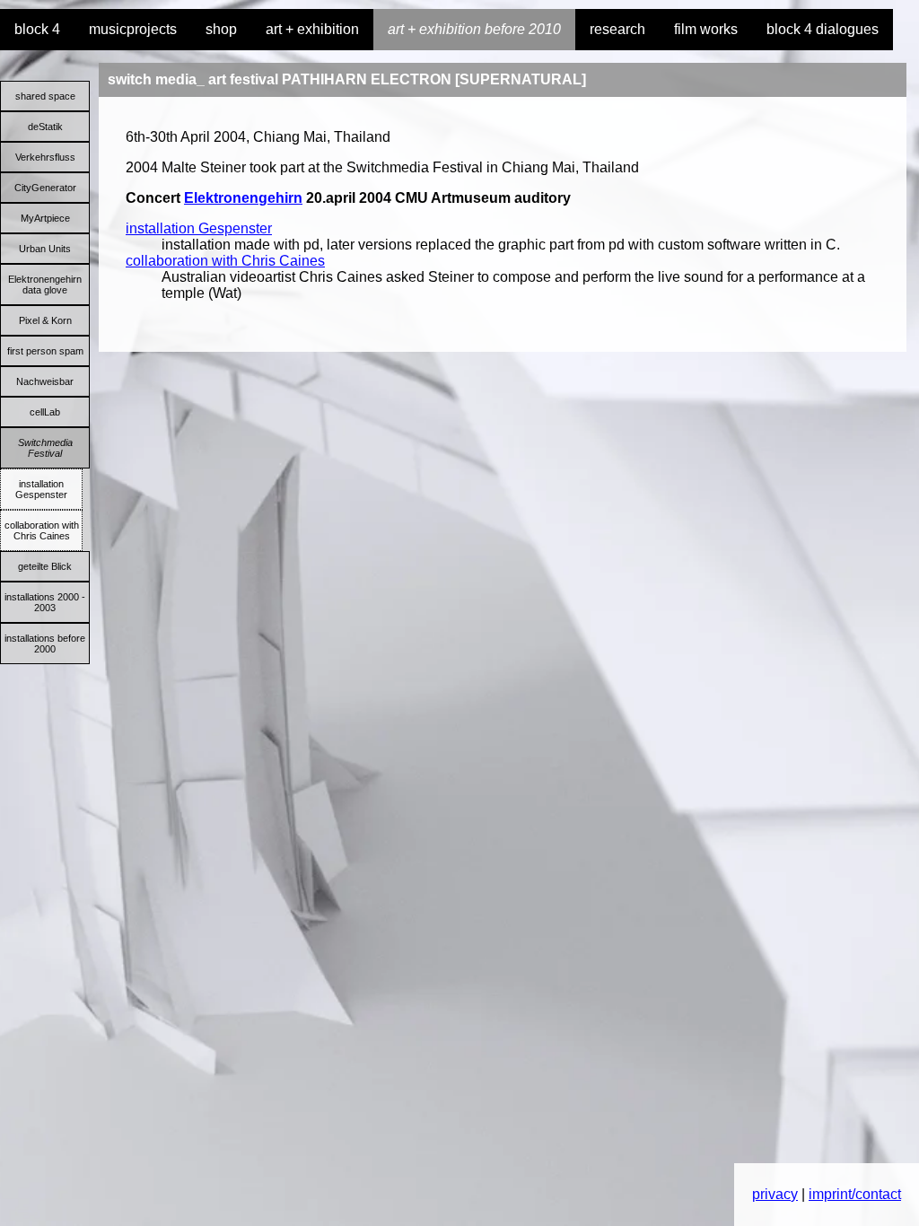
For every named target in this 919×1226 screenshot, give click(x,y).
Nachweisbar (45, 381)
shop (221, 29)
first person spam (45, 351)
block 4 (37, 29)
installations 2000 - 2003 (44, 602)
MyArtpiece (45, 218)
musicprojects (133, 29)
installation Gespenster (41, 489)
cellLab (45, 412)
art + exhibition (312, 29)
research (617, 29)
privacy (775, 1194)
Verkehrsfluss (45, 157)
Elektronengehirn (243, 198)
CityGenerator (45, 187)
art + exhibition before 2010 (474, 29)
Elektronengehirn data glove (45, 284)
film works (706, 29)
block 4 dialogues (822, 29)
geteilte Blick (45, 566)
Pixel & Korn (45, 320)
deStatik (45, 126)
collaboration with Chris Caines (41, 530)
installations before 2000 (44, 643)
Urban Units (45, 248)
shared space (45, 96)
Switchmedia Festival (45, 448)
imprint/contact (855, 1194)
